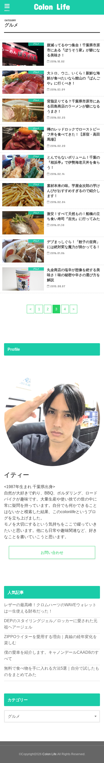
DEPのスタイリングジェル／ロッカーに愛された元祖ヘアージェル (50, 623)
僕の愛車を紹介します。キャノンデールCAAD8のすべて (51, 655)
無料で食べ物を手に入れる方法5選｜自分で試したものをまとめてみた (51, 671)
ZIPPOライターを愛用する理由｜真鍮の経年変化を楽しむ (50, 639)
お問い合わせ (52, 553)
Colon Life (52, 6)
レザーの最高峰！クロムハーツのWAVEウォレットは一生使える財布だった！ (50, 607)
